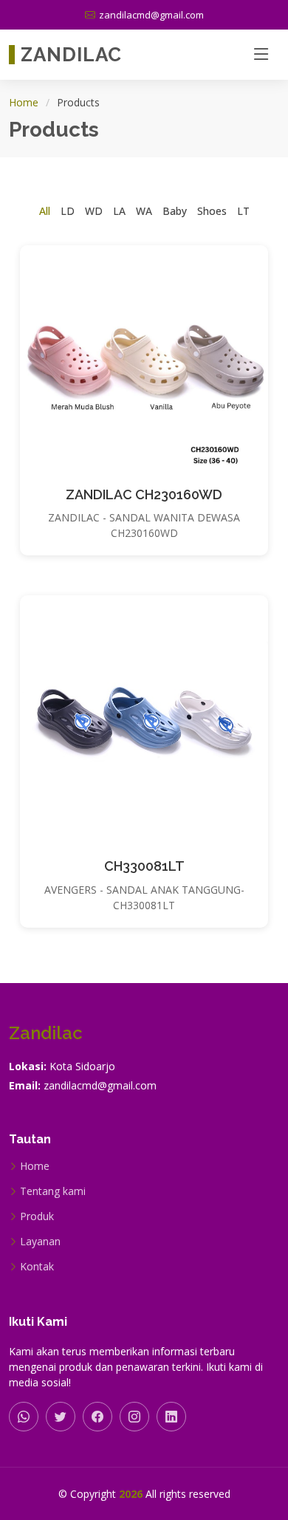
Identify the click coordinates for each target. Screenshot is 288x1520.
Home (23, 102)
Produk (37, 1216)
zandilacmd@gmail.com (100, 1085)
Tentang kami (53, 1191)
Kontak (37, 1266)
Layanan (40, 1241)
